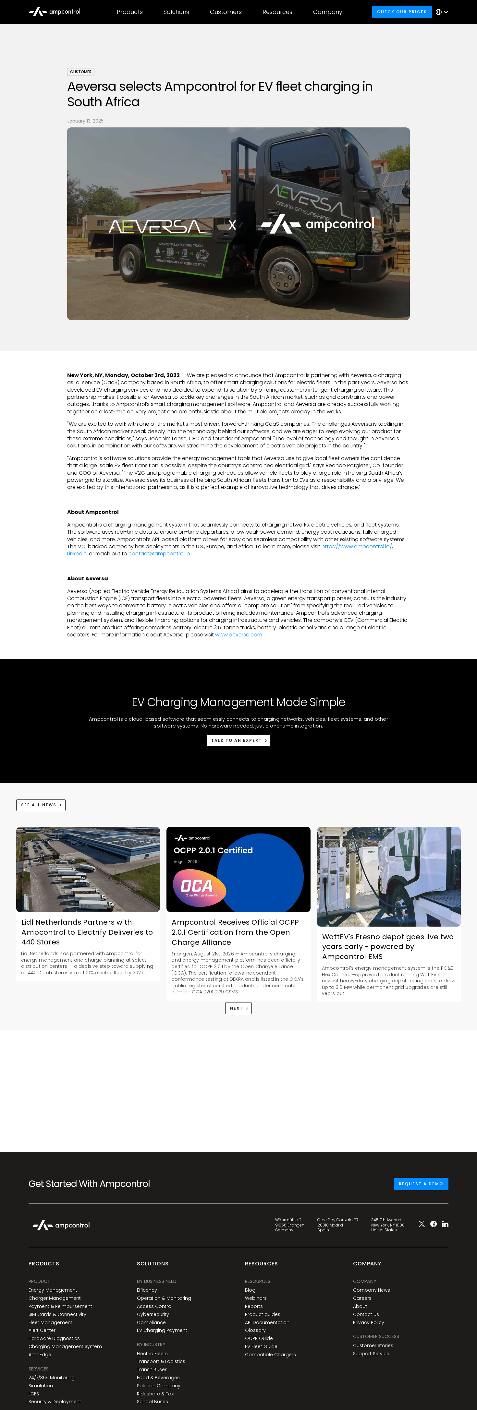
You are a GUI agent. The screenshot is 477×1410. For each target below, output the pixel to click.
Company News (371, 1290)
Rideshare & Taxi (155, 1394)
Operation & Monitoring (164, 1298)
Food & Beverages (158, 1377)
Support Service (371, 1354)
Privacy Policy (368, 1322)
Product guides (262, 1314)
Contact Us (366, 1314)
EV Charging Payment (162, 1330)
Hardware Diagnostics (54, 1338)
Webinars (256, 1298)
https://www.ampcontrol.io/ (357, 546)
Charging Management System (65, 1346)
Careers (362, 1298)
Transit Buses (152, 1369)
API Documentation (267, 1322)
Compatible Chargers (270, 1354)
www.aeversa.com (238, 634)
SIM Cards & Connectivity (57, 1314)
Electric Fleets (152, 1354)
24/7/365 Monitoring (52, 1377)
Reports (254, 1306)
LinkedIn (77, 553)
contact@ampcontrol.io (159, 553)
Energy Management (53, 1290)
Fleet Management (50, 1322)
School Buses (152, 1401)
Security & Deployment (55, 1401)
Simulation (41, 1386)
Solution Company (158, 1386)
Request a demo (421, 1184)
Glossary (255, 1330)
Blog (250, 1290)
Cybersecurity (153, 1314)
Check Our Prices (402, 12)
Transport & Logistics (161, 1361)
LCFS (34, 1394)
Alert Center (42, 1330)
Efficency (147, 1290)
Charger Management (55, 1298)
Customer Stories (373, 1345)
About (360, 1306)
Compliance (151, 1322)
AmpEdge (40, 1354)
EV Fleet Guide (261, 1346)
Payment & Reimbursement (60, 1306)
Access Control (154, 1306)
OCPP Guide (259, 1338)
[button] (130, 12)
